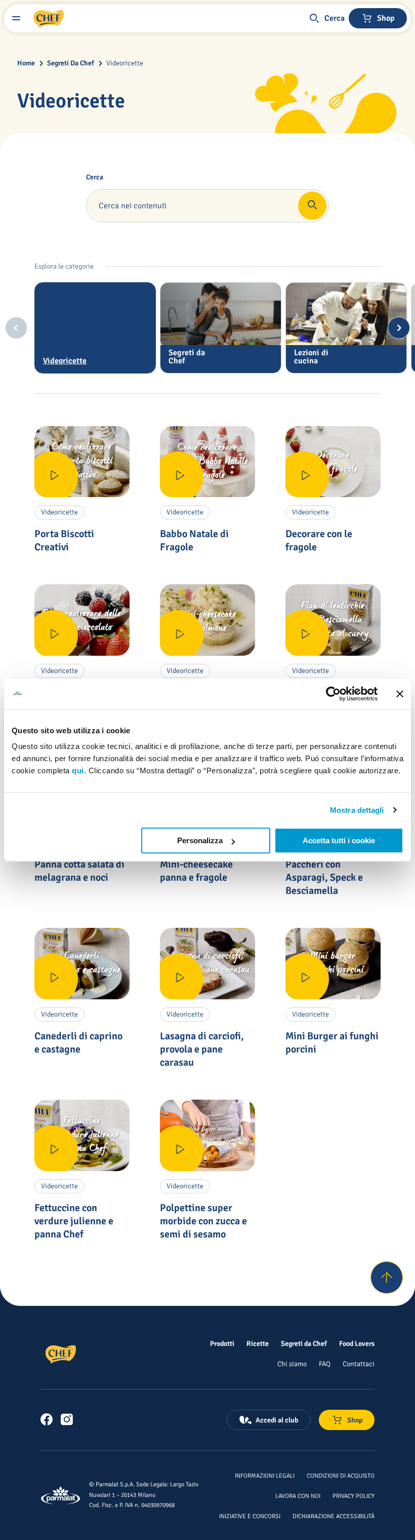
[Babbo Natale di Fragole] (207, 462)
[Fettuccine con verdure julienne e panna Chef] (82, 1135)
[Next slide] (399, 328)
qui (78, 770)
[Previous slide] (16, 328)
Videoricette (124, 63)
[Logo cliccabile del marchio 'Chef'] (48, 18)
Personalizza (200, 840)
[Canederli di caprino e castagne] (82, 963)
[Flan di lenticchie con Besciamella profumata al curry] (333, 620)
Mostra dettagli (357, 810)
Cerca (94, 177)
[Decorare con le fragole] (333, 462)
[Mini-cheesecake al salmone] (207, 620)
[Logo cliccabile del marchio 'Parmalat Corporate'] (60, 1495)
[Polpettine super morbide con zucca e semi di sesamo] (207, 1135)
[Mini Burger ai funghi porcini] (333, 963)
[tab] (95, 327)
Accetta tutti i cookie (339, 840)
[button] (326, 18)
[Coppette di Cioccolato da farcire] (82, 620)
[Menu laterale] (16, 18)
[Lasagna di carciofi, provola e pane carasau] (207, 963)
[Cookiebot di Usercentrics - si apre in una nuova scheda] (333, 693)
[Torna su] (386, 1277)
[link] (46, 1419)
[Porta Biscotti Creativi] (82, 462)
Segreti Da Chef (70, 63)
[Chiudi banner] (399, 693)
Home (26, 63)
